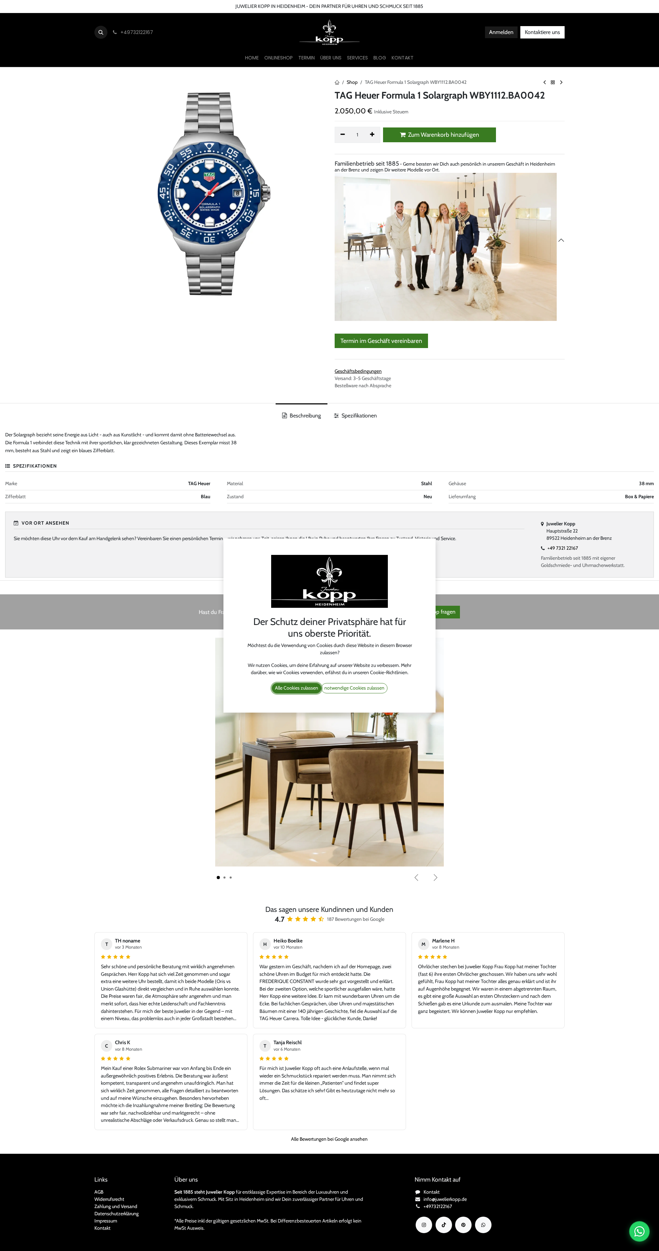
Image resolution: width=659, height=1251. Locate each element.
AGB (98, 1192)
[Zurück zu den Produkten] (553, 82)
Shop (352, 82)
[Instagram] (424, 1225)
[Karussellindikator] (218, 877)
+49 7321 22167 (562, 548)
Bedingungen (94, 6)
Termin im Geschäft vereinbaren (381, 340)
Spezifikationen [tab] (358, 415)
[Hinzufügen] (372, 134)
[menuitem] (252, 58)
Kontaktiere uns (542, 32)
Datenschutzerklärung (116, 1213)
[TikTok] (444, 1225)
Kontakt (102, 1228)
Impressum (105, 1221)
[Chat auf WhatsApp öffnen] (639, 1231)
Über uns (64, 6)
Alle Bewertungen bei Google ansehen (329, 1139)
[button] (100, 32)
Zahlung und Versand (115, 1206)
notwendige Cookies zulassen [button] (354, 688)
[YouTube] (463, 1225)
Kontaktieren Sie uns (26, 6)
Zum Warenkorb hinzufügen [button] (443, 134)
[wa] (483, 1225)
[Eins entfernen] (342, 134)
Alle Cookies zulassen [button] (296, 688)
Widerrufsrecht (109, 1199)
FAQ (120, 6)
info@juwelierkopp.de (445, 1199)
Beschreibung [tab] (304, 415)
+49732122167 (438, 1206)
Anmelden (501, 32)
